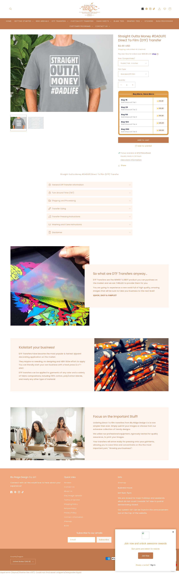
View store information (131, 160)
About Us (68, 491)
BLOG (66, 525)
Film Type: (122, 69)
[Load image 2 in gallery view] (36, 123)
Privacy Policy (70, 512)
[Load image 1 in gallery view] (18, 123)
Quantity (121, 80)
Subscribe (104, 539)
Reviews (67, 482)
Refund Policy (70, 508)
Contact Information (73, 517)
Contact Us (69, 487)
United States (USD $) (22, 561)
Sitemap (68, 521)
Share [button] (123, 165)
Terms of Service (72, 500)
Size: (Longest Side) (126, 58)
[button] (10, 8)
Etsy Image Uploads (73, 495)
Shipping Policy (71, 504)
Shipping (122, 49)
